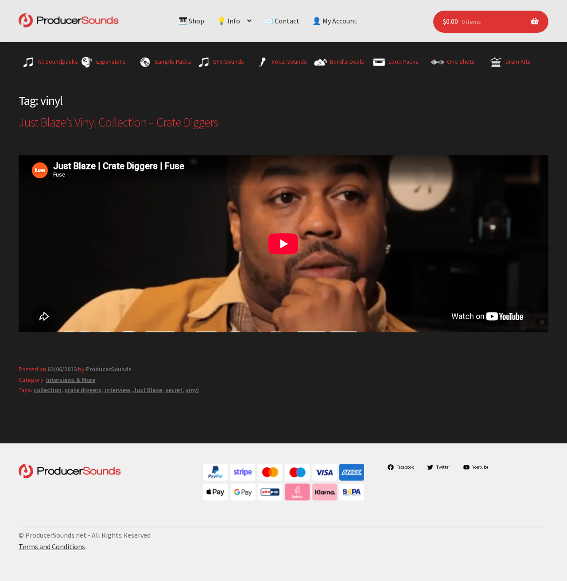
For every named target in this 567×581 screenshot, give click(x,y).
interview (117, 390)
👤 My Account (334, 20)
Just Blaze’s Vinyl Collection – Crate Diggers (118, 122)
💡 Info (228, 20)
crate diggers (83, 390)
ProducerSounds (109, 369)
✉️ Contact (281, 20)
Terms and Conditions (52, 546)
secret (174, 390)
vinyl (192, 390)
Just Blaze (147, 390)
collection (48, 390)
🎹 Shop (191, 20)
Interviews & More (70, 380)
